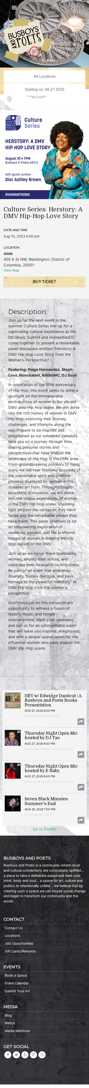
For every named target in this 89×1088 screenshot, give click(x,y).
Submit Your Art (17, 991)
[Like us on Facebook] (7, 1054)
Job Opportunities (19, 943)
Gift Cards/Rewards (20, 951)
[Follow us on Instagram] (42, 1054)
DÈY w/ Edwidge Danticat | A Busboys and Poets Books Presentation (53, 700)
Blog (8, 1015)
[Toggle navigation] (14, 7)
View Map (11, 270)
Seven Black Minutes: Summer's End (47, 801)
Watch (10, 1023)
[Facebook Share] (81, 721)
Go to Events (44, 829)
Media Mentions (17, 1031)
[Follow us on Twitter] (16, 1054)
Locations (12, 935)
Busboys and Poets (28, 40)
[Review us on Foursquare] (33, 1054)
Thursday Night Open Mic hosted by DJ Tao (51, 735)
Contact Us (14, 928)
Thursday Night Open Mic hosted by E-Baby (51, 768)
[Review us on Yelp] (24, 1054)
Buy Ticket (44, 281)
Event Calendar (17, 983)
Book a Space (16, 975)
